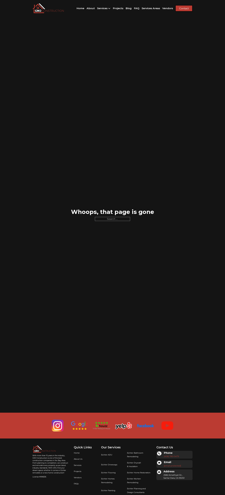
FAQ (136, 8)
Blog (129, 8)
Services (102, 8)
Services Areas (151, 8)
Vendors (167, 8)
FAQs (76, 484)
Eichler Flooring (108, 473)
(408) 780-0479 (171, 456)
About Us (78, 459)
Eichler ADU (106, 455)
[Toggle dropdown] (109, 8)
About (91, 8)
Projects (118, 8)
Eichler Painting (108, 490)
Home (80, 8)
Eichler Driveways (109, 465)
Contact (184, 8)
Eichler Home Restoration (138, 473)
